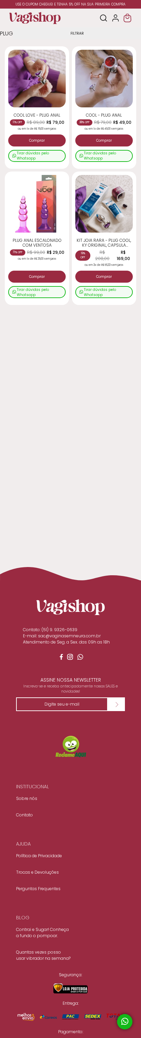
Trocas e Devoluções (37, 872)
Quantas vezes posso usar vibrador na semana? (43, 955)
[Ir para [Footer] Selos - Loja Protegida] (70, 988)
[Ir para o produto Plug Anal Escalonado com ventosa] (37, 204)
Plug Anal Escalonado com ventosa (37, 243)
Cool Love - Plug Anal (37, 115)
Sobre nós (26, 798)
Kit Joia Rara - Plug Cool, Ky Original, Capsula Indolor (104, 243)
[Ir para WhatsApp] (80, 658)
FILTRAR (77, 33)
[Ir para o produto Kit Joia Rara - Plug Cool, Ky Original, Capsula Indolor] (104, 204)
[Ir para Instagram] (70, 658)
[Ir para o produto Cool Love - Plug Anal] (37, 78)
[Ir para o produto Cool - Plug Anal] (104, 78)
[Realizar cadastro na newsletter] (116, 704)
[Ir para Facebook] (60, 658)
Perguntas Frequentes (38, 889)
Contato (24, 815)
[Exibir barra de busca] (103, 18)
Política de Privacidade (39, 856)
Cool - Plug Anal (104, 115)
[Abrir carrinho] (127, 18)
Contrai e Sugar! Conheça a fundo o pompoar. (42, 933)
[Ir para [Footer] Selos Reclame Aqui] (70, 747)
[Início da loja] (35, 18)
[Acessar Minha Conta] (115, 18)
